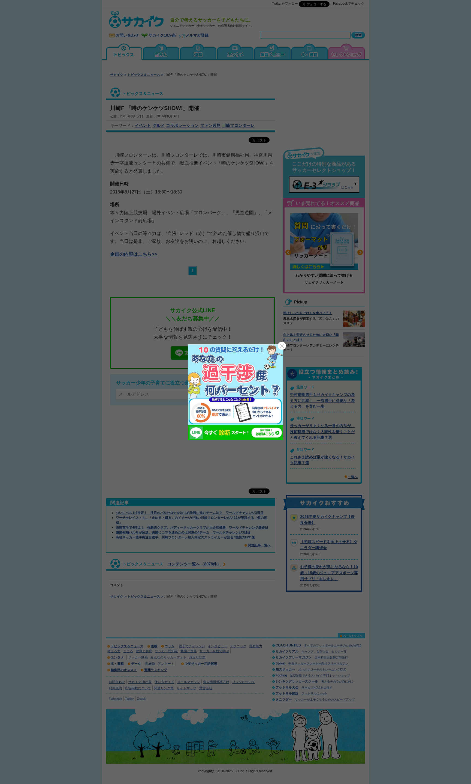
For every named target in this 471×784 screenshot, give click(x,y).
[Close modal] (282, 346)
